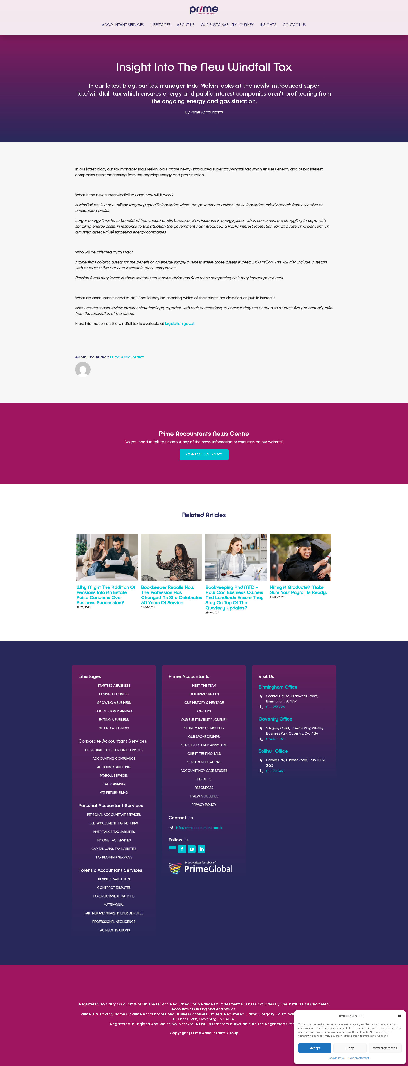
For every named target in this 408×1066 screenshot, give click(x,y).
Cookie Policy (337, 1058)
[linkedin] (201, 849)
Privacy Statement (358, 1058)
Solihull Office (273, 750)
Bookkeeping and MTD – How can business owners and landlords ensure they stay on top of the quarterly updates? (234, 597)
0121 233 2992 (275, 707)
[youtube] (192, 849)
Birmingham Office (278, 686)
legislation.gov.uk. (180, 324)
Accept (315, 1048)
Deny (350, 1048)
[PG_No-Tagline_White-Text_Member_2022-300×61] (200, 863)
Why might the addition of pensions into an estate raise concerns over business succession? (105, 594)
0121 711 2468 (275, 771)
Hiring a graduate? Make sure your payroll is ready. (298, 589)
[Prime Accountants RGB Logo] (204, 8)
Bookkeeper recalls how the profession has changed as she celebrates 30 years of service (171, 594)
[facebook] (182, 849)
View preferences (385, 1048)
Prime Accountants (127, 357)
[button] (399, 1016)
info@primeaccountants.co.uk (199, 827)
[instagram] (172, 847)
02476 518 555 (276, 739)
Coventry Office (275, 718)
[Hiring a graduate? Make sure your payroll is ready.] (301, 536)
